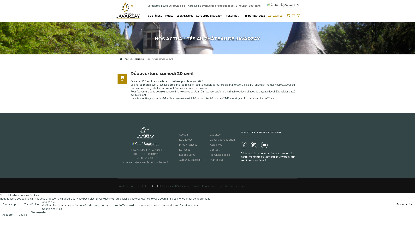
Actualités (275, 15)
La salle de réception (222, 139)
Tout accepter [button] (10, 204)
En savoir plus (404, 204)
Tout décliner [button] (32, 204)
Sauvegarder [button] (38, 212)
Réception (232, 15)
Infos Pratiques (254, 15)
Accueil (128, 59)
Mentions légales (220, 154)
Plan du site (217, 159)
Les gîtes (215, 134)
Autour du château (208, 15)
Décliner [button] (24, 214)
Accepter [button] (8, 214)
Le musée (184, 149)
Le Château (155, 15)
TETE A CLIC (152, 186)
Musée (169, 15)
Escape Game (185, 15)
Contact (215, 149)
